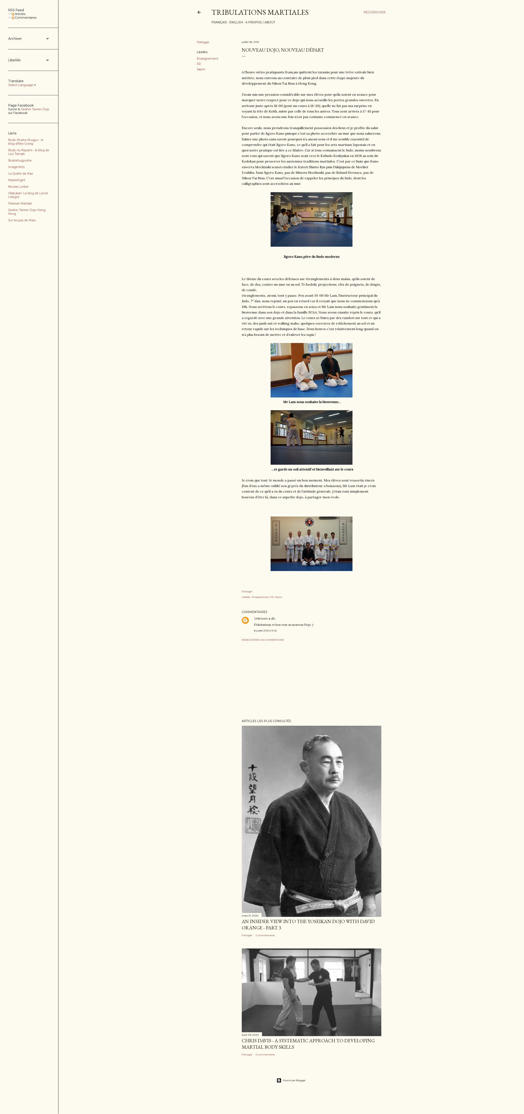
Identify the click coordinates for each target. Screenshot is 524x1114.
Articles (19, 14)
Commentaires (25, 17)
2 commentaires (265, 935)
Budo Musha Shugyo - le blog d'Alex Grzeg (25, 141)
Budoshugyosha (20, 160)
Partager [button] (203, 42)
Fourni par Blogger (294, 1080)
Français (219, 22)
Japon (201, 69)
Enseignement (207, 58)
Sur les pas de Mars (22, 220)
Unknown (261, 618)
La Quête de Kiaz (20, 173)
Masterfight (16, 180)
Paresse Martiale (20, 203)
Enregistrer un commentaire (263, 639)
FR (199, 64)
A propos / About (260, 22)
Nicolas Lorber (18, 187)
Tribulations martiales (260, 12)
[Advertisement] (311, 680)
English (236, 22)
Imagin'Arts (16, 167)
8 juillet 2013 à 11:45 (265, 630)
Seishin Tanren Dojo (35, 109)
